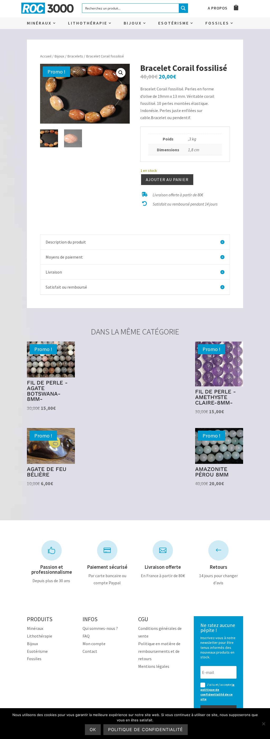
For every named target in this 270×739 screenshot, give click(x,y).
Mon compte (94, 643)
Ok (93, 729)
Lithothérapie (87, 23)
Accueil (45, 56)
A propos (217, 8)
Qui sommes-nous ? (100, 628)
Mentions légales (153, 666)
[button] (121, 72)
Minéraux (39, 23)
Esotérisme (173, 23)
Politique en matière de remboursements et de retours (159, 651)
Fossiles (217, 23)
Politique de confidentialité (145, 729)
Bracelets (75, 56)
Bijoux (133, 23)
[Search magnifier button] (183, 8)
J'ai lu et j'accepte (217, 692)
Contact (90, 651)
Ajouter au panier (167, 179)
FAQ (86, 636)
